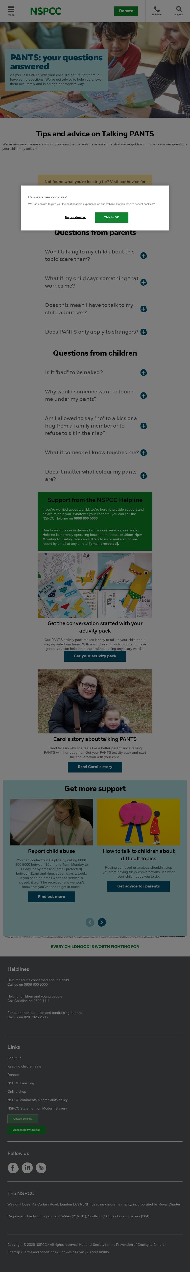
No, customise (75, 217)
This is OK (111, 217)
